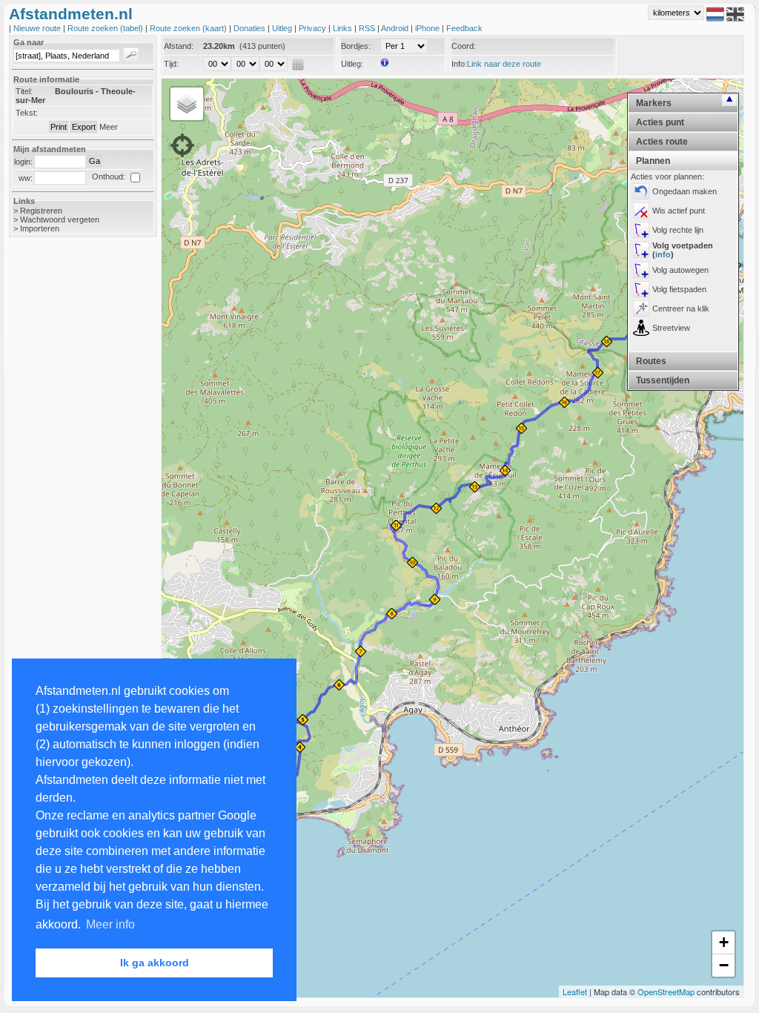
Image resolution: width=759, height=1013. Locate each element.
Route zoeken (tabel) (106, 28)
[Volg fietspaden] (641, 289)
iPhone (428, 28)
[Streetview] (641, 328)
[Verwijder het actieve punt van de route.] (641, 210)
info (663, 254)
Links (343, 28)
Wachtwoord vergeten (59, 219)
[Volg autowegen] (641, 270)
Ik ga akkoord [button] (154, 963)
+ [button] (724, 942)
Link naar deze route (504, 63)
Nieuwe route (38, 28)
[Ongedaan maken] (641, 191)
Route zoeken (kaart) (189, 28)
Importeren (39, 228)
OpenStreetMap (666, 991)
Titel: (24, 91)
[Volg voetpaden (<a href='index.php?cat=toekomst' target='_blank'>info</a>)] (641, 250)
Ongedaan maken (684, 191)
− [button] (724, 965)
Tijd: (171, 63)
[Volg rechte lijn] (641, 230)
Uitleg (283, 28)
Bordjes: (356, 46)
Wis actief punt (678, 210)
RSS (368, 28)
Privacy (313, 28)
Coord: (463, 46)
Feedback (464, 28)
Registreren (41, 210)
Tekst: (27, 112)
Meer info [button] (110, 924)
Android (396, 28)
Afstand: (178, 46)
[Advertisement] (68, 483)
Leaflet (575, 991)
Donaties (250, 28)
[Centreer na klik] (641, 308)
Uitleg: (352, 63)
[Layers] (186, 104)
